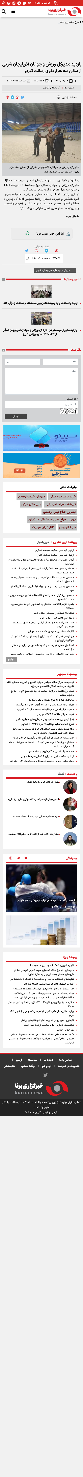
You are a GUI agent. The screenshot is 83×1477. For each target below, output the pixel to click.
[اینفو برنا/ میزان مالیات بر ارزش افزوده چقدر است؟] (41, 939)
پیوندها (32, 1060)
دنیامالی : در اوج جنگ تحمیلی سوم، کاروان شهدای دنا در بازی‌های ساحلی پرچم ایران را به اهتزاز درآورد (44, 972)
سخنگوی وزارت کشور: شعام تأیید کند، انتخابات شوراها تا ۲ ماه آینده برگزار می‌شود (41, 745)
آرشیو (11, 659)
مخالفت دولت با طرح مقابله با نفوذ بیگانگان (50, 700)
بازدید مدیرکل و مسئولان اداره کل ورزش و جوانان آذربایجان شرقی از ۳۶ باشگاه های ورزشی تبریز (39, 332)
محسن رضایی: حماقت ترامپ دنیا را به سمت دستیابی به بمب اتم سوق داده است (41, 580)
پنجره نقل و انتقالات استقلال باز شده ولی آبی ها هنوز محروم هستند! (42, 606)
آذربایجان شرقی (51, 88)
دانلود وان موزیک (43, 527)
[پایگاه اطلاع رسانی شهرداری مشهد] (41, 465)
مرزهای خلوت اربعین (31, 496)
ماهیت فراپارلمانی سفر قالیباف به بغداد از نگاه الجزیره (45, 710)
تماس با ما (65, 1060)
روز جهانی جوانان (65, 1030)
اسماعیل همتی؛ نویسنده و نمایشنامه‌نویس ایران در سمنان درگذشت (42, 647)
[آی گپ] (3, 3)
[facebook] (7, 97)
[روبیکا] (29, 3)
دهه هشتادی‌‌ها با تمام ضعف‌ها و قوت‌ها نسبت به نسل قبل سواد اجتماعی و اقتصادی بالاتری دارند (43, 731)
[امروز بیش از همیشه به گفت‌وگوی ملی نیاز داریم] (70, 804)
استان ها (69, 88)
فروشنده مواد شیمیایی (61, 504)
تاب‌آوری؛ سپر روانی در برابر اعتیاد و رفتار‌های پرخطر (47, 1020)
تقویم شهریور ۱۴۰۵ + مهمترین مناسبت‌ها (52, 965)
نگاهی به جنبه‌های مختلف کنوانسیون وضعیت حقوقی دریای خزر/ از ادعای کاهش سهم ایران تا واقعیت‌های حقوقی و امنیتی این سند (41, 1039)
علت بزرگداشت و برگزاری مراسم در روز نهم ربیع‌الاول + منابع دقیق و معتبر (42, 693)
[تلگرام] (19, 3)
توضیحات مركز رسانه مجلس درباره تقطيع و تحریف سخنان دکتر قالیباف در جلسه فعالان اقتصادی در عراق (40, 684)
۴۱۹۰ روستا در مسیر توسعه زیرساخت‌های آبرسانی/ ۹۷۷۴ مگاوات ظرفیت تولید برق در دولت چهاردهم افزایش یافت (44, 996)
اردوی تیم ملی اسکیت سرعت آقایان (55, 555)
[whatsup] (17, 97)
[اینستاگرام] (14, 3)
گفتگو (60, 774)
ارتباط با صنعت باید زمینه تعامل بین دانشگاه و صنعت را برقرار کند (40, 303)
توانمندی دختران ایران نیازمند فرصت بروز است (49, 1025)
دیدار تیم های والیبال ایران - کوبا (57, 618)
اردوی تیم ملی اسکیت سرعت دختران (54, 550)
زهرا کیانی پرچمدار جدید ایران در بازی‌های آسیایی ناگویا (45, 719)
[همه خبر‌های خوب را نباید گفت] (70, 787)
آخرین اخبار (43, 542)
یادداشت (72, 774)
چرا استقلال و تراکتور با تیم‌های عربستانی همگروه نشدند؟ (43, 989)
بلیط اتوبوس (67, 527)
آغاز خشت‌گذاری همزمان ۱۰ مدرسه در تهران (51, 632)
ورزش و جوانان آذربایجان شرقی (52, 270)
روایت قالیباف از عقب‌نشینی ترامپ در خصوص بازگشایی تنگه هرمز (42, 1013)
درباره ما (48, 1060)
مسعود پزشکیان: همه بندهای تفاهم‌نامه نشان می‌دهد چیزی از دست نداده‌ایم (41, 597)
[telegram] (12, 97)
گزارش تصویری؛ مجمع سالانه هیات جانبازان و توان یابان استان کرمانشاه (41, 562)
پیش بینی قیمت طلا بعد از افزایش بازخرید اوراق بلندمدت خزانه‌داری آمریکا (43, 625)
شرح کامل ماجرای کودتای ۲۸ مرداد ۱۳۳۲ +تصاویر (47, 724)
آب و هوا (47, 1066)
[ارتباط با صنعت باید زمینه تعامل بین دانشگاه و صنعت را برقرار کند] (41, 291)
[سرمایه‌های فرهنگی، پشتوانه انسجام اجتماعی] (70, 822)
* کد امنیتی (72, 399)
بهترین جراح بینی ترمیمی (59, 512)
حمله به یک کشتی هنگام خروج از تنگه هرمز (51, 752)
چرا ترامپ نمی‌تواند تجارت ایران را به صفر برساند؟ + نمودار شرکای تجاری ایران (42, 638)
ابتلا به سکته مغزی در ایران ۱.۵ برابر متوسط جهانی (47, 756)
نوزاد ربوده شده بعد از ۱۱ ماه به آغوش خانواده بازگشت (45, 705)
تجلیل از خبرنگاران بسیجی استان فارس (53, 613)
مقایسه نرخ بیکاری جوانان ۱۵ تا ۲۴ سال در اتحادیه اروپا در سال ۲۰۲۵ (41, 1005)
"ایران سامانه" (33, 1112)
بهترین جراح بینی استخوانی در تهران (52, 519)
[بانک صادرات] (41, 438)
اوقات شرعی (28, 1066)
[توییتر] (24, 3)
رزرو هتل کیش (31, 504)
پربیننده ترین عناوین (65, 542)
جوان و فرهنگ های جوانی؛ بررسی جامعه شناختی (48, 984)
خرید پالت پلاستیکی (63, 496)
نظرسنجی (9, 1066)
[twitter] (22, 97)
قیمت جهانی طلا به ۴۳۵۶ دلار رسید (55, 714)
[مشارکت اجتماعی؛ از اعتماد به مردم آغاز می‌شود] (70, 839)
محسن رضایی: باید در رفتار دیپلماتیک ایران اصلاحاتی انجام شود (42, 589)
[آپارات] (8, 3)
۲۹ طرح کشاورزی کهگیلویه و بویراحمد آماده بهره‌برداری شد (51, 22)
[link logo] (64, 11)
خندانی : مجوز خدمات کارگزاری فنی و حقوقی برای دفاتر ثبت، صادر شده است (42, 571)
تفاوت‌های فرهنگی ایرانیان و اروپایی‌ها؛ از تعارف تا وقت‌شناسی (42, 979)
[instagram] (10, 858)
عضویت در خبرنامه (69, 1066)
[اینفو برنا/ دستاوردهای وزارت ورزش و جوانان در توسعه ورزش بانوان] (41, 888)
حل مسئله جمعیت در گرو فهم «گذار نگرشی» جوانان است (43, 738)
